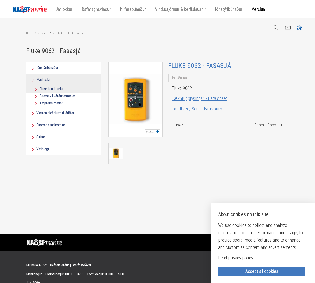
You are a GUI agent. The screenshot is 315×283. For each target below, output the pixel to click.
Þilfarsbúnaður (133, 9)
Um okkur (63, 9)
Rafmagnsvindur (96, 9)
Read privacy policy (235, 258)
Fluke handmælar (79, 33)
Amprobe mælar (51, 103)
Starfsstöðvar (81, 265)
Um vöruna (179, 78)
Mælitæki (57, 33)
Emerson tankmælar (50, 125)
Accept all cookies (261, 271)
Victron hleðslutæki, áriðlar (55, 113)
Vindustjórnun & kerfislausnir (180, 9)
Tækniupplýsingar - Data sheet (199, 98)
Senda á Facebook (268, 125)
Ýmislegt (42, 149)
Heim (29, 33)
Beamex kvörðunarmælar (57, 96)
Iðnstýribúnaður (228, 9)
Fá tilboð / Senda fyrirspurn (197, 109)
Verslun (258, 9)
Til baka (177, 125)
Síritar (40, 137)
